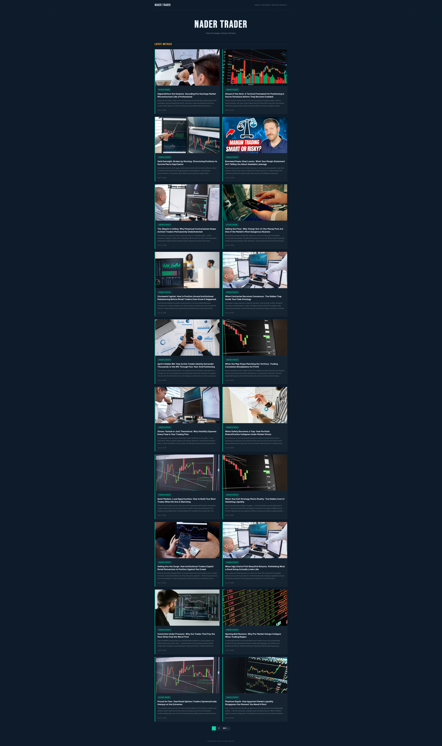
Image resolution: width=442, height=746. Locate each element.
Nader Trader (163, 5)
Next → (226, 728)
